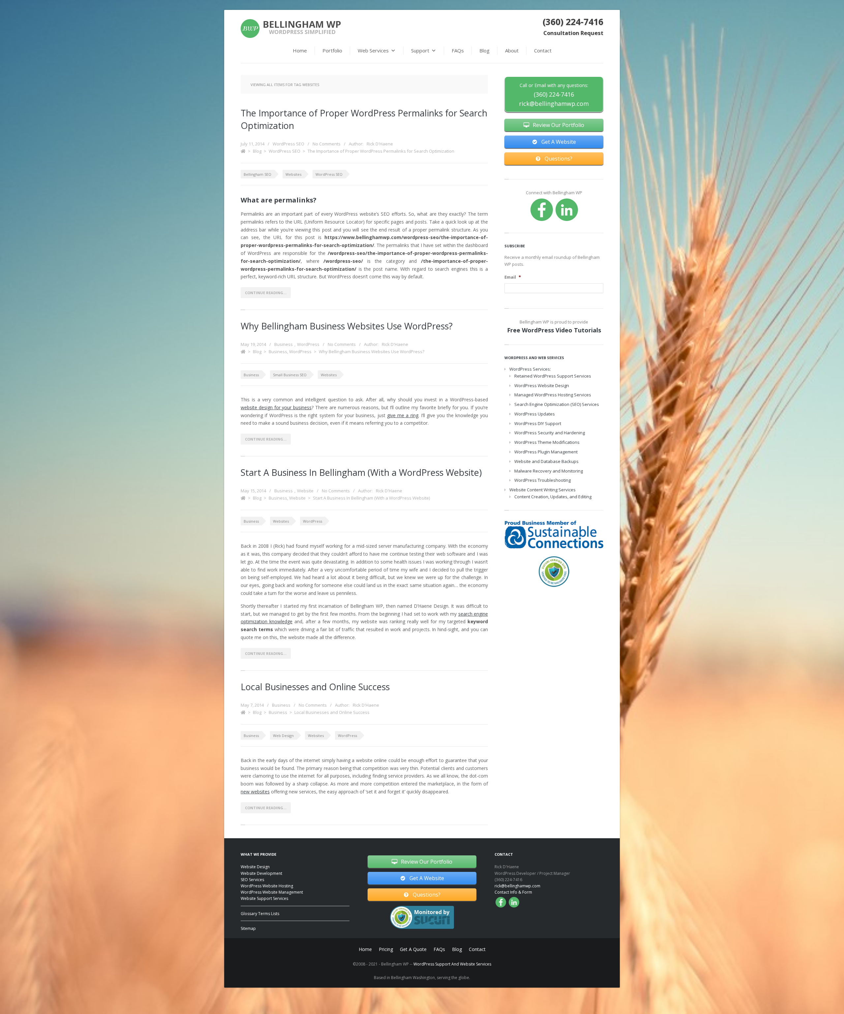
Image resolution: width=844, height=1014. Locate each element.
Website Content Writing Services (542, 490)
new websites (255, 791)
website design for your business (276, 407)
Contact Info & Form (513, 892)
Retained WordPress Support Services (552, 376)
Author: (371, 144)
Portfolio (332, 50)
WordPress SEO (288, 144)
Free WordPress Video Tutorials (554, 330)
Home (300, 50)
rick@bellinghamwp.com (554, 104)
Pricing (386, 949)
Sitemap (248, 928)
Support (420, 50)
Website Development (261, 873)
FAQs (458, 50)
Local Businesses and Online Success (315, 687)
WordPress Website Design (541, 385)
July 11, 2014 (252, 144)
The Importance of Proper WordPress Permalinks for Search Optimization (381, 151)
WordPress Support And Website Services (452, 964)
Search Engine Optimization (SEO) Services (556, 404)
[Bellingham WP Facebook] (541, 210)
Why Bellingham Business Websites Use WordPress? (347, 326)
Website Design (255, 867)
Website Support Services (264, 898)
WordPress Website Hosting (267, 886)
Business (283, 344)
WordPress (308, 344)
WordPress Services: (530, 369)
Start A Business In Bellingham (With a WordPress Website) (361, 472)
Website (305, 491)
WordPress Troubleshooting (542, 480)
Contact (543, 50)
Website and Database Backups (546, 461)
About (512, 50)
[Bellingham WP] (291, 28)
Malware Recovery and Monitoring (548, 471)
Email (512, 277)
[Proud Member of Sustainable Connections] (553, 534)
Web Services (373, 50)
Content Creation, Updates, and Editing (552, 497)
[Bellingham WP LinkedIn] (567, 210)
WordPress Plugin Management (546, 452)
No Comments (327, 144)
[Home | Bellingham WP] (243, 151)
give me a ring (402, 415)
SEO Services (252, 879)
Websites (293, 174)
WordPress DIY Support (537, 423)
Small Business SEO (290, 374)
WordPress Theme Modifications (547, 442)
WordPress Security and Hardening (549, 433)
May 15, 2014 (253, 491)
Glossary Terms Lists (260, 913)
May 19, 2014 (253, 344)
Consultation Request (573, 33)
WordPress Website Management (272, 892)
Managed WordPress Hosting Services (552, 395)
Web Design (283, 735)
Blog (484, 50)
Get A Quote (413, 949)
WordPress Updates (534, 414)
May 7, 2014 (252, 705)
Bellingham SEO (257, 174)
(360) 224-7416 (573, 22)
